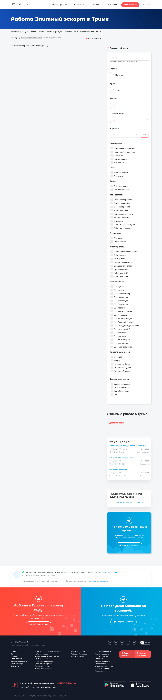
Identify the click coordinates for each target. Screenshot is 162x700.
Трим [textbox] (117, 90)
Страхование (111, 5)
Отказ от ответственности (102, 660)
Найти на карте (41, 654)
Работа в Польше (78, 651)
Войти (146, 5)
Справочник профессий (45, 661)
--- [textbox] (116, 105)
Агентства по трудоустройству (48, 651)
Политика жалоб (102, 668)
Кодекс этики (100, 671)
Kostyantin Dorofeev (110, 572)
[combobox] (129, 75)
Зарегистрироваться (38, 624)
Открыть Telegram (130, 545)
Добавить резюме (59, 5)
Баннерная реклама (19, 661)
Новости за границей (44, 668)
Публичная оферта (103, 651)
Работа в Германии (79, 654)
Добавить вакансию (141, 654)
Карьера (14, 654)
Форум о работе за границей (47, 656)
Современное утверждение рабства (104, 665)
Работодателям (130, 5)
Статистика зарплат (43, 664)
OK (144, 135)
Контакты (15, 666)
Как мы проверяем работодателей (102, 655)
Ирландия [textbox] (119, 75)
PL (149, 642)
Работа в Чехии (77, 656)
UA (146, 642)
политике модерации (99, 581)
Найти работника (42, 659)
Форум (96, 5)
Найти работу (80, 5)
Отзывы (14, 656)
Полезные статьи (42, 666)
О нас (13, 651)
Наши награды (17, 664)
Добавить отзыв (116, 423)
